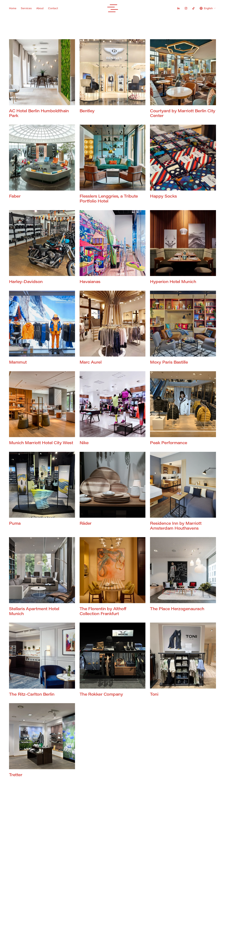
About (40, 8)
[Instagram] (186, 8)
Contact (53, 8)
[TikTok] (193, 8)
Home (12, 8)
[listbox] (208, 8)
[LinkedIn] (178, 8)
